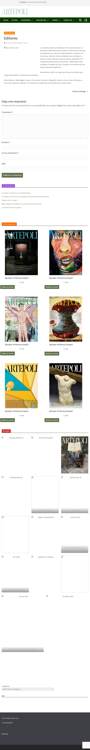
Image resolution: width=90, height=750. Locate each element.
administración (9, 33)
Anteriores (25, 20)
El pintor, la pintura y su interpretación (16, 193)
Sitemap (5, 734)
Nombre (6, 142)
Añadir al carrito (7, 287)
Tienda (55, 20)
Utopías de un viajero (9, 200)
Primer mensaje (79, 91)
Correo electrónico (10, 153)
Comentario (7, 112)
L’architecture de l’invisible (37, 2)
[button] (31, 20)
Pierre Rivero (24, 43)
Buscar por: (41, 20)
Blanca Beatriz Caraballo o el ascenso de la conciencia (21, 204)
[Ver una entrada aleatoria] (85, 20)
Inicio (6, 20)
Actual (15, 20)
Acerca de (68, 20)
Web (3, 163)
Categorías (6, 686)
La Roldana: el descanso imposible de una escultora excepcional (25, 197)
